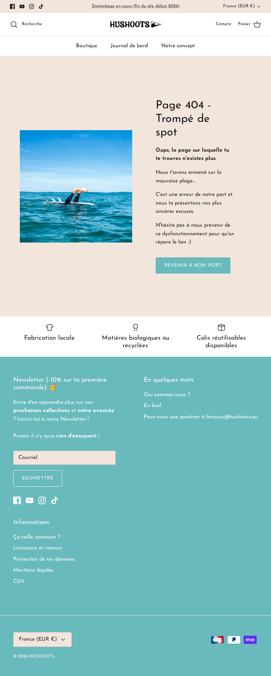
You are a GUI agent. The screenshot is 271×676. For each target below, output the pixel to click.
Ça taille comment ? (36, 537)
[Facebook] (12, 6)
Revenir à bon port (193, 265)
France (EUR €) (239, 6)
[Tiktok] (41, 6)
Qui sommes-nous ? (167, 394)
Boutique (86, 46)
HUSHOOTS (41, 656)
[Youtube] (21, 6)
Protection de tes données (44, 559)
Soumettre (38, 478)
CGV (19, 581)
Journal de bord (129, 46)
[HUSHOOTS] (135, 24)
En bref (152, 405)
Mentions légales (33, 570)
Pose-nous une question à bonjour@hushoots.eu (201, 417)
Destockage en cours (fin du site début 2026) (135, 6)
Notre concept (178, 46)
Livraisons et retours (37, 548)
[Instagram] (31, 6)
